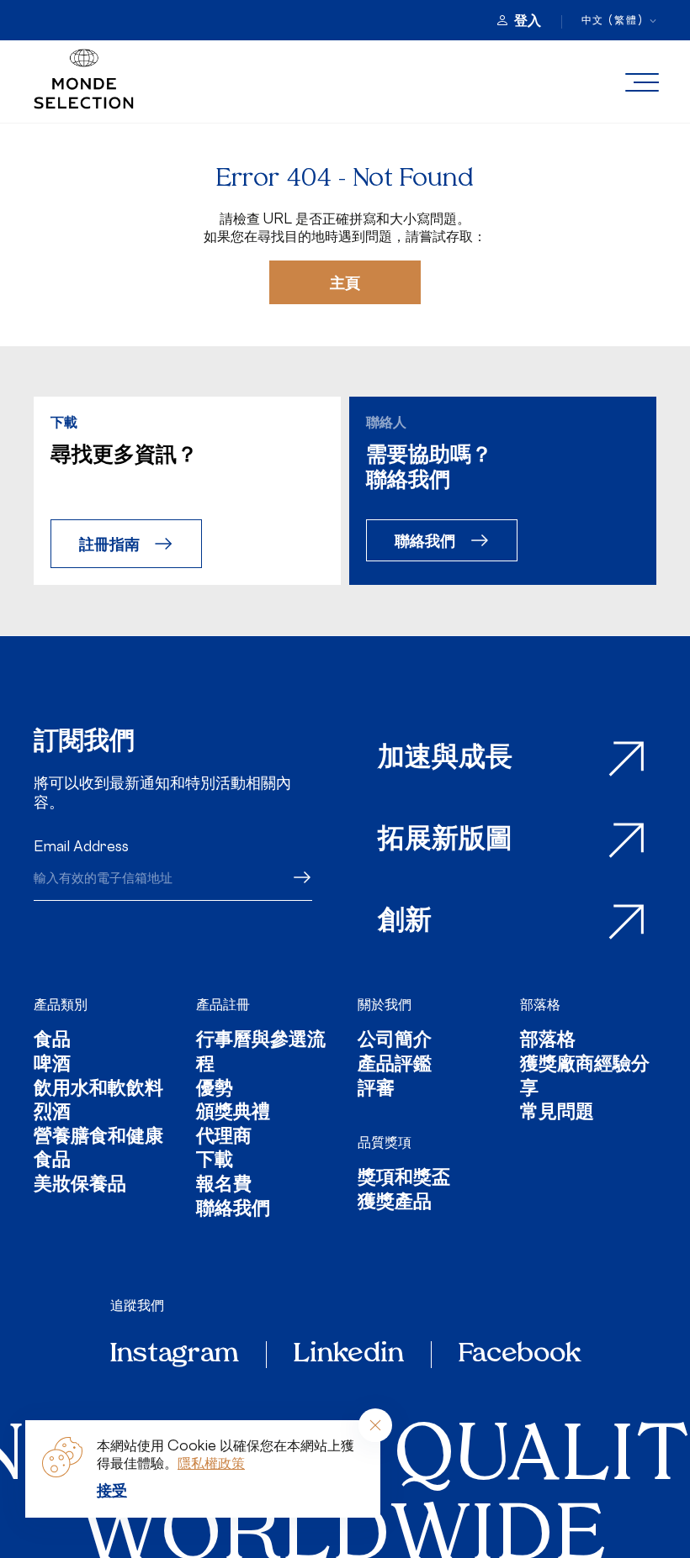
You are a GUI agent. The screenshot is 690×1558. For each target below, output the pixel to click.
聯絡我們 (425, 539)
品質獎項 (384, 1142)
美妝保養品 (80, 1186)
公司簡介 (395, 1041)
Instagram (174, 1354)
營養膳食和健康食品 (98, 1150)
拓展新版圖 (445, 840)
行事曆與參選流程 (261, 1053)
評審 (376, 1090)
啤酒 (52, 1066)
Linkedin (349, 1354)
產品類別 (61, 1004)
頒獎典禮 (233, 1114)
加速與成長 (445, 759)
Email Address (81, 846)
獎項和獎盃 (404, 1179)
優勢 (214, 1090)
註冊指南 (109, 543)
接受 (112, 1490)
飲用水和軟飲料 (98, 1090)
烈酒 (52, 1114)
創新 (405, 922)
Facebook (520, 1354)
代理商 (224, 1138)
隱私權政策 (211, 1463)
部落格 (540, 1004)
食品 (52, 1041)
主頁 (345, 281)
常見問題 (557, 1114)
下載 (214, 1162)
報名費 (224, 1186)
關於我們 (384, 1004)
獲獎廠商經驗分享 (585, 1078)
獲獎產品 (395, 1204)
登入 (527, 20)
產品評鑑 (395, 1066)
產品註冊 (223, 1004)
